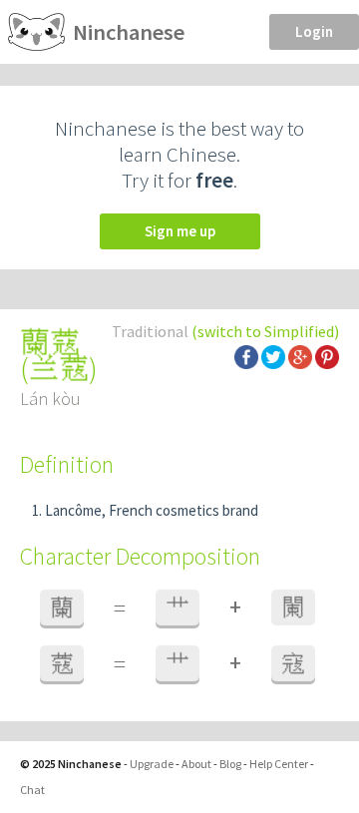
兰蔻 (59, 368)
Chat (32, 789)
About (196, 763)
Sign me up (180, 230)
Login (314, 31)
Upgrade (152, 763)
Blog (230, 763)
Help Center (278, 763)
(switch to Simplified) (265, 331)
